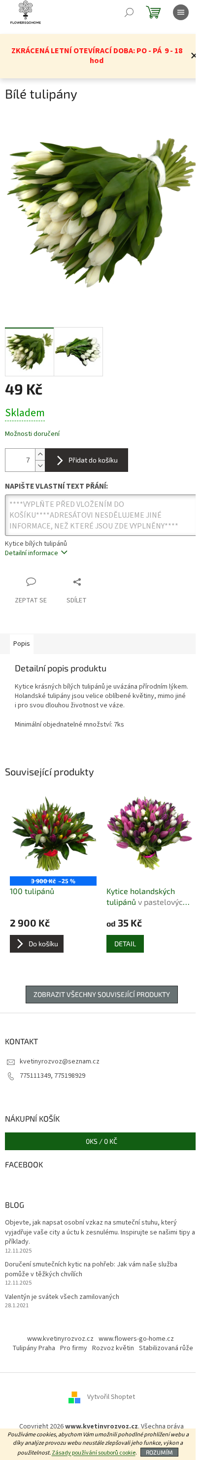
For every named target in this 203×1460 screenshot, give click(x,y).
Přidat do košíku (93, 460)
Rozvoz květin (113, 1348)
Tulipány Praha (33, 1348)
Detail (125, 943)
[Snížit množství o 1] (40, 465)
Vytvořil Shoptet (111, 1397)
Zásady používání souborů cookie (93, 1453)
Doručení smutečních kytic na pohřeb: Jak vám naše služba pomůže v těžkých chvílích (91, 1269)
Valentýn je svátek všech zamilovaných (62, 1297)
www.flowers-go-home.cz (136, 1339)
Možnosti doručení (32, 434)
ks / (101, 1141)
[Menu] (181, 12)
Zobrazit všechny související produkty (102, 994)
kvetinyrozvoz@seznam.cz (60, 1061)
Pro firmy (73, 1348)
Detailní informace (31, 553)
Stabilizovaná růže (166, 1348)
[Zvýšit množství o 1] (40, 454)
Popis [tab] (21, 644)
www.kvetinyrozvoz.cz (60, 1339)
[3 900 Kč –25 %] (53, 833)
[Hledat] (129, 12)
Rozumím (159, 1452)
